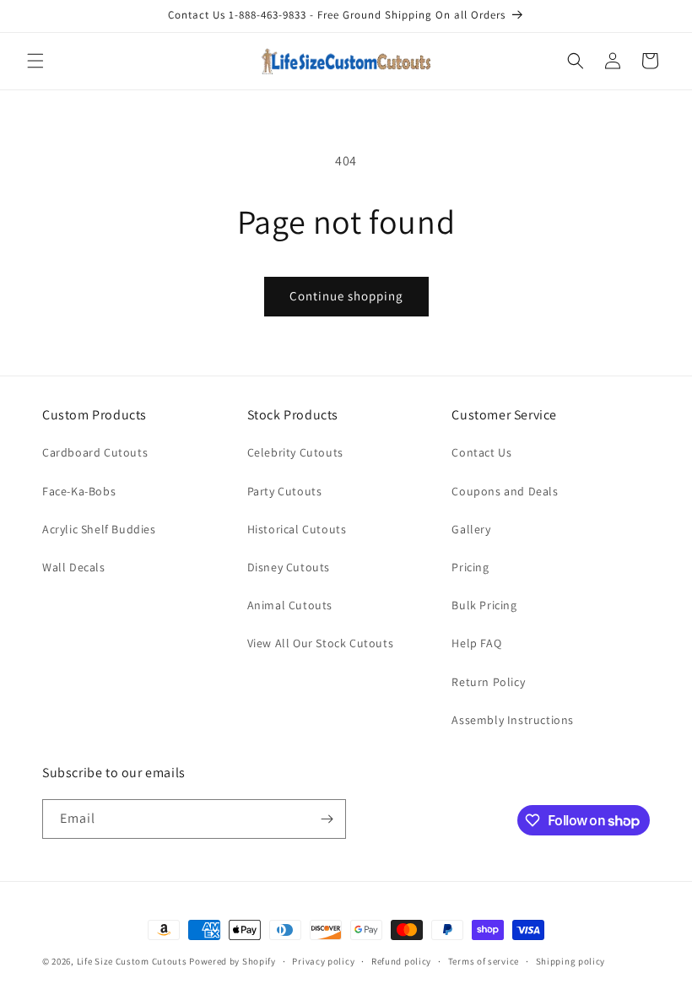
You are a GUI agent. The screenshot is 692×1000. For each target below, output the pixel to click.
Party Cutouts (284, 491)
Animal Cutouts (289, 605)
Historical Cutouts (297, 529)
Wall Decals (73, 567)
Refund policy (401, 961)
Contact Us (481, 452)
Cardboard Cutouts (95, 452)
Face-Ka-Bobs (79, 491)
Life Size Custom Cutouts (132, 961)
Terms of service (483, 961)
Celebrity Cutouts (295, 452)
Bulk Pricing (483, 605)
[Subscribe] (326, 819)
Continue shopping (346, 296)
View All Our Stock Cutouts (320, 643)
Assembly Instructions (512, 719)
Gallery (470, 529)
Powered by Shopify (232, 961)
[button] (35, 60)
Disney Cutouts (288, 567)
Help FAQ (476, 643)
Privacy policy (323, 961)
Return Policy (488, 681)
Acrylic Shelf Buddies (99, 529)
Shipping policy (571, 961)
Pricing (470, 567)
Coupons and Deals (504, 491)
